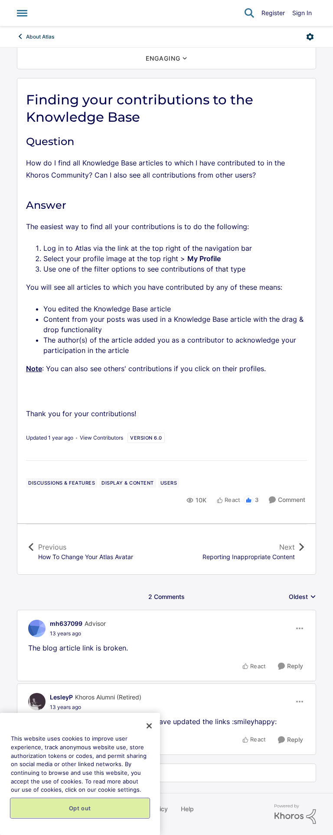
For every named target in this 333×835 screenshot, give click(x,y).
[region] (80, 774)
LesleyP (61, 697)
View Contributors (101, 437)
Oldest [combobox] (302, 597)
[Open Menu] (310, 37)
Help (187, 808)
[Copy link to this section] (82, 142)
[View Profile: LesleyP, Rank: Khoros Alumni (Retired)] (37, 701)
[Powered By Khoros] (295, 814)
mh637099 (66, 623)
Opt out (80, 808)
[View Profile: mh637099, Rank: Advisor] (37, 628)
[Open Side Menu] (22, 12)
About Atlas (40, 36)
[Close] (149, 725)
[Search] (249, 13)
